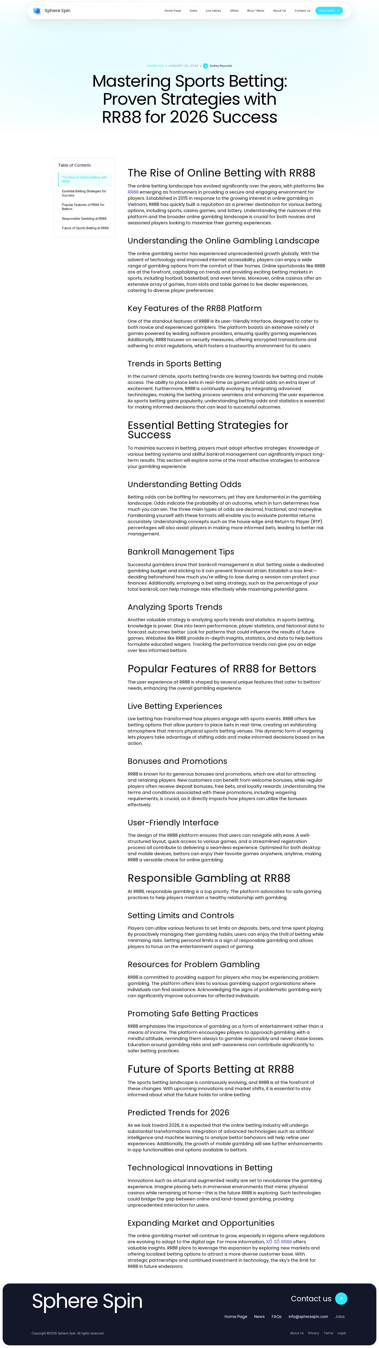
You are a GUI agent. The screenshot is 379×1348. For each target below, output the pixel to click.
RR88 (133, 192)
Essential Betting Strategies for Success (84, 193)
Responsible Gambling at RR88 (84, 218)
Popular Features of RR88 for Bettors (83, 207)
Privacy (313, 1333)
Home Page (236, 1316)
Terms (328, 1333)
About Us (297, 1333)
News (259, 1316)
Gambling (155, 65)
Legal (342, 1333)
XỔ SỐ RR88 (279, 1241)
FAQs (277, 1316)
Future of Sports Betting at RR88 (85, 228)
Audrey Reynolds (221, 65)
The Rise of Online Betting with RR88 (84, 179)
